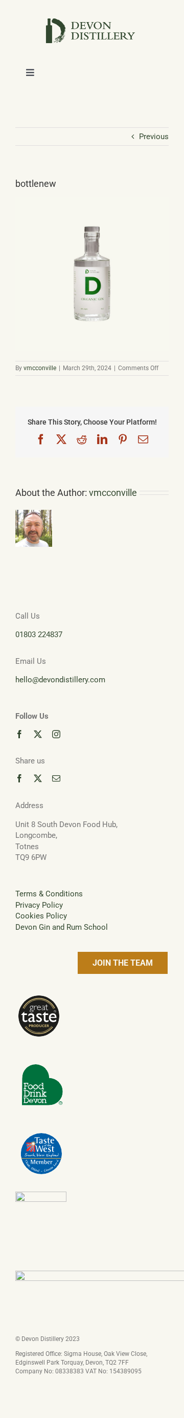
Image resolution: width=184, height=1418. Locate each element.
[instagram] (56, 734)
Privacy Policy (39, 905)
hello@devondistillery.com (60, 679)
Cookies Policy (41, 916)
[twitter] (38, 734)
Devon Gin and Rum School (61, 927)
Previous (154, 136)
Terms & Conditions (49, 893)
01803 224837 (38, 634)
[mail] (56, 778)
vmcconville (40, 368)
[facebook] (19, 734)
